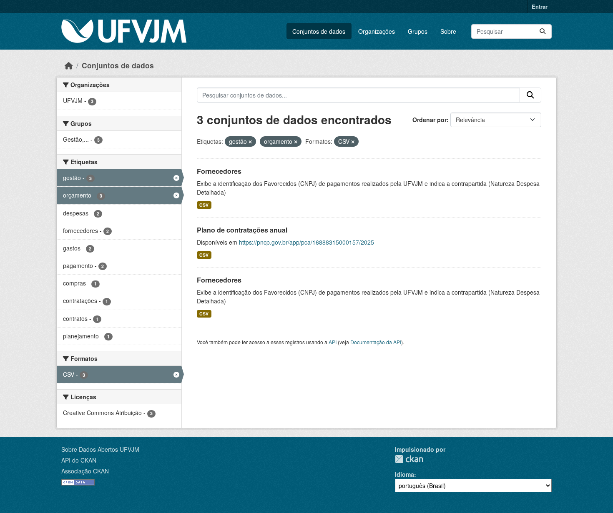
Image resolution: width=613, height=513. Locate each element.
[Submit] (542, 31)
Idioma (404, 474)
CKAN (409, 459)
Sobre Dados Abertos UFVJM (100, 449)
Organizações (376, 31)
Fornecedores (219, 171)
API (333, 341)
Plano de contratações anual (242, 230)
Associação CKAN (85, 471)
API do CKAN (78, 460)
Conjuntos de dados (318, 31)
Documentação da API (375, 341)
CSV (204, 205)
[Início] (69, 65)
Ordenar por (429, 119)
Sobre (448, 31)
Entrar (540, 6)
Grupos (417, 31)
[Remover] (250, 141)
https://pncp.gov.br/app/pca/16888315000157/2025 (306, 242)
